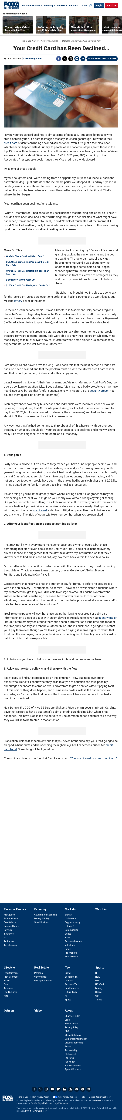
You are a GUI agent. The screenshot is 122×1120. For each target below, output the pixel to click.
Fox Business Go (73, 1065)
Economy (48, 5)
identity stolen (108, 617)
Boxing (98, 988)
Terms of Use (71, 1023)
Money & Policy (41, 918)
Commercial (40, 977)
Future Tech (71, 992)
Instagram (46, 1089)
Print (76, 58)
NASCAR (99, 984)
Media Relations (73, 1035)
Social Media (71, 977)
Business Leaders (73, 941)
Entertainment (11, 973)
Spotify (82, 1089)
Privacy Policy (71, 1027)
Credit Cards (10, 922)
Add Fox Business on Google (103, 58)
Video (38, 1010)
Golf (97, 996)
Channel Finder (72, 1016)
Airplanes (8, 988)
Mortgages (9, 914)
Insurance (9, 933)
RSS (70, 1089)
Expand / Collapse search (91, 5)
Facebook (58, 58)
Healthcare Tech (73, 988)
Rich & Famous (11, 977)
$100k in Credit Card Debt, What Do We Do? (28, 285)
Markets (61, 5)
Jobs (67, 1020)
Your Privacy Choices (67, 1097)
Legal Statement (61, 1103)
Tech (68, 967)
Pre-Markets (71, 953)
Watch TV (111, 5)
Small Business (42, 922)
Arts (6, 996)
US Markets (70, 918)
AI (66, 996)
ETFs (67, 937)
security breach (99, 390)
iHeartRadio (88, 1089)
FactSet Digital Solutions (41, 1103)
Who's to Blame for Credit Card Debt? (25, 256)
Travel (7, 980)
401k (6, 937)
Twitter (64, 58)
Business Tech (72, 984)
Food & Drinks (10, 992)
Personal (38, 973)
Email (82, 58)
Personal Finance (31, 5)
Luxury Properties (43, 980)
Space (68, 999)
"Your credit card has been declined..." (93, 758)
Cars (6, 984)
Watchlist (73, 5)
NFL (97, 973)
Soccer (98, 992)
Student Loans (11, 918)
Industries (70, 945)
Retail (68, 949)
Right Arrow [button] (116, 25)
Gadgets (69, 980)
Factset (97, 1100)
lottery (18, 300)
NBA (97, 977)
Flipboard (58, 1089)
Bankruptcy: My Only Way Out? (21, 279)
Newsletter (76, 1089)
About (69, 1010)
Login (99, 5)
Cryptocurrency (72, 922)
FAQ (67, 1031)
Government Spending (45, 914)
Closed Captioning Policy (100, 1097)
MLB (97, 980)
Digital (68, 973)
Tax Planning (10, 945)
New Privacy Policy (40, 1097)
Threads (70, 58)
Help (83, 1097)
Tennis (98, 999)
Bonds (68, 933)
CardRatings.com (32, 58)
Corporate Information (76, 1039)
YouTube (52, 1089)
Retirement (9, 941)
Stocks (68, 914)
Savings (8, 930)
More (84, 5)
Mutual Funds (71, 956)
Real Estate (41, 967)
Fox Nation (70, 1061)
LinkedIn (64, 1089)
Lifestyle (9, 967)
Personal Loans (11, 926)
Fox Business (11, 5)
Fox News (69, 1058)
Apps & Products (73, 1069)
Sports (99, 967)
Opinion (9, 1010)
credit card (10, 143)
